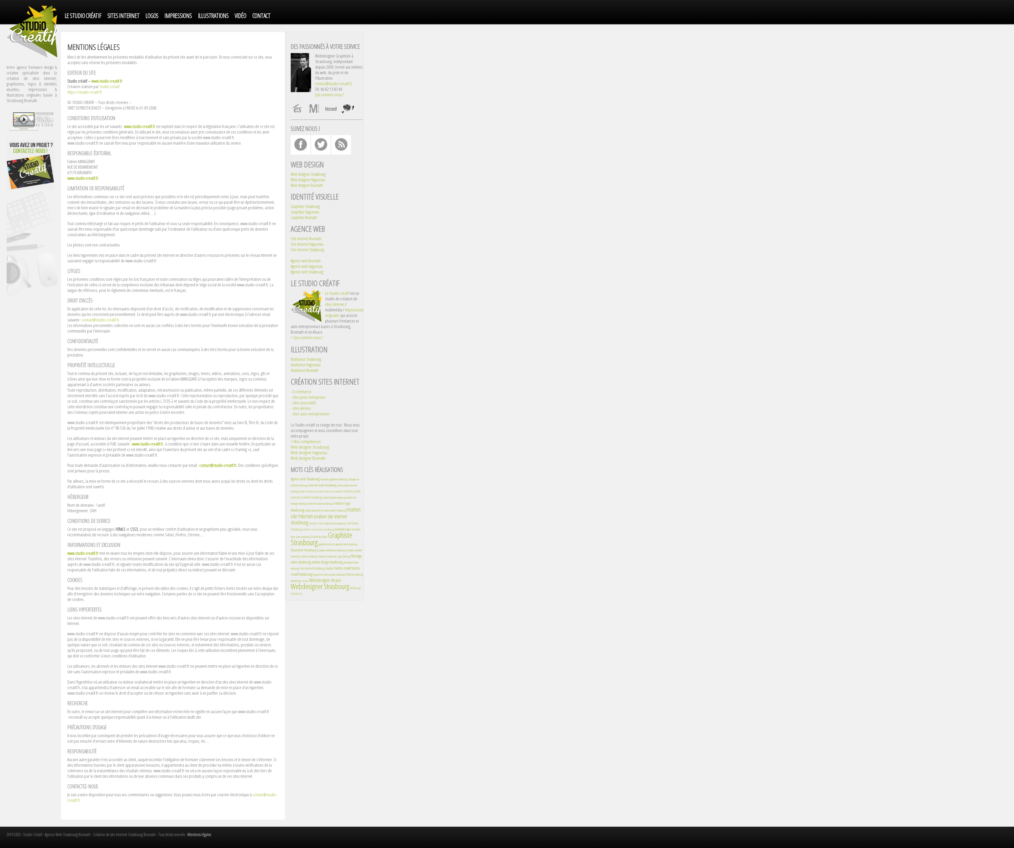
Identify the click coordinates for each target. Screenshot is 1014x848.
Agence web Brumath (306, 261)
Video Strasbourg (354, 574)
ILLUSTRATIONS (213, 16)
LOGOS (151, 16)
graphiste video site (327, 544)
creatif (302, 491)
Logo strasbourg (343, 556)
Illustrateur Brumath (304, 370)
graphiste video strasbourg (346, 544)
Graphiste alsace (319, 536)
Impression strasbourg (327, 556)
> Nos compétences (306, 441)
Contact (261, 16)
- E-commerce (301, 392)
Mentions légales (199, 834)
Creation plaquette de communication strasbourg (325, 510)
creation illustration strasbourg (320, 503)
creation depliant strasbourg (334, 497)
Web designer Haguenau (308, 180)
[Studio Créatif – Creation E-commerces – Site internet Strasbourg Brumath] (33, 56)
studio (329, 568)
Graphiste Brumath (304, 217)
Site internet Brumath (306, 238)
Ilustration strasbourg (308, 556)
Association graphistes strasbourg (333, 479)
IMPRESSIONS (178, 16)
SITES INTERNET (123, 16)
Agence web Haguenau (307, 266)
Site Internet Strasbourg (312, 568)
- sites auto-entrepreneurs (310, 414)
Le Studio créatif (337, 293)
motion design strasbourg (327, 562)
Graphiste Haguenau (305, 212)
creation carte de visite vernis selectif (324, 491)
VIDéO (240, 16)
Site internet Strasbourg (307, 250)
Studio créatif (110, 86)
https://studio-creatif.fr (84, 92)
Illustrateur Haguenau (306, 365)
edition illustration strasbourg (318, 529)
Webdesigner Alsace (325, 580)
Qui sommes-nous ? (329, 95)
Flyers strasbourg (303, 537)
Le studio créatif (83, 16)
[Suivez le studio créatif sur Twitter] (321, 153)
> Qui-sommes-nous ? (307, 337)
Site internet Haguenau (307, 244)
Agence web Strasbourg (307, 272)
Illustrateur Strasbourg (306, 359)
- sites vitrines (301, 408)
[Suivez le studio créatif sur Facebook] (300, 153)
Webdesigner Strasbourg (320, 586)
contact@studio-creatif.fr (100, 320)
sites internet (334, 304)
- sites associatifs (303, 403)
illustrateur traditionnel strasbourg (331, 550)
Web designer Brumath (307, 185)
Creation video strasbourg (334, 523)
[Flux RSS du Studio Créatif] (341, 153)
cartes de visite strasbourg (322, 485)
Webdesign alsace (299, 581)
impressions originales (344, 312)
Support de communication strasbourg (329, 574)
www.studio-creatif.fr (107, 81)
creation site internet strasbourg (319, 519)
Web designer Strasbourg (308, 174)
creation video (316, 523)
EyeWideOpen (343, 529)
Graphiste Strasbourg (305, 206)
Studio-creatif (342, 568)
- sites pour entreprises (308, 397)
